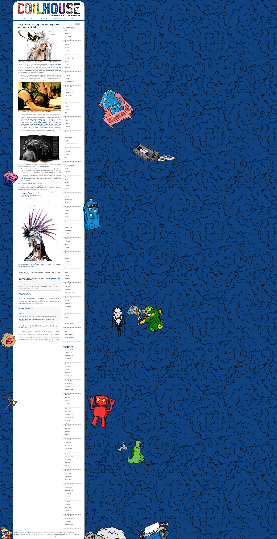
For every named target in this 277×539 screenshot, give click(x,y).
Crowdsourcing (69, 92)
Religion (67, 258)
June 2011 (67, 397)
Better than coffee (69, 58)
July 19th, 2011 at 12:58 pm (25, 310)
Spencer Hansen (44, 166)
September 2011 (69, 389)
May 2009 (67, 468)
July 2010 (67, 428)
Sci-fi (66, 272)
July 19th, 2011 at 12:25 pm (25, 294)
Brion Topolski (52, 61)
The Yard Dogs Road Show (39, 121)
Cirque (37, 264)
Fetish (66, 131)
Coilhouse (67, 75)
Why (66, 340)
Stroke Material (68, 297)
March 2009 (68, 473)
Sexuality (67, 286)
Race (66, 252)
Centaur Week (68, 70)
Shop (72, 18)
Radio (66, 255)
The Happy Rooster (27, 193)
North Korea (68, 219)
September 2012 (69, 355)
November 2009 (69, 451)
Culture (42, 264)
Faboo (66, 123)
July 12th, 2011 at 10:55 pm (25, 281)
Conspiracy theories (70, 81)
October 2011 (68, 386)
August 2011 (68, 392)
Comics (67, 78)
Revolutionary (68, 264)
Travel (66, 317)
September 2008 (69, 490)
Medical (67, 196)
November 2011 (69, 383)
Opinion (67, 224)
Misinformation (69, 205)
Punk (66, 244)
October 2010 (68, 420)
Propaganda (68, 241)
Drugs (66, 115)
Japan (66, 176)
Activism (67, 33)
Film (66, 134)
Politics (67, 238)
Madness (67, 188)
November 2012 (69, 349)
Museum (67, 210)
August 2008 (68, 493)
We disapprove (68, 334)
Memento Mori (68, 199)
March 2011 (68, 406)
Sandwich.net (51, 536)
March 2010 (68, 439)
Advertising (68, 39)
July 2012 (67, 361)
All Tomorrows (68, 41)
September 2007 (69, 524)
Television (67, 309)
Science (67, 275)
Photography (68, 230)
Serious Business (69, 283)
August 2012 (68, 358)
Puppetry (67, 247)
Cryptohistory (68, 95)
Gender (67, 154)
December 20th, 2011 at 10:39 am (26, 327)
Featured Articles (59, 18)
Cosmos (67, 84)
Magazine (44, 18)
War (66, 331)
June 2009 (67, 465)
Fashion (50, 264)
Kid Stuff (67, 182)
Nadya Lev (31, 532)
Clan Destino (56, 122)
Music (66, 213)
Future (66, 146)
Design (67, 109)
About (23, 18)
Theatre (32, 266)
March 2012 (68, 372)
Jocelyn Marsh (21, 61)
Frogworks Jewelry (27, 196)
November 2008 (69, 484)
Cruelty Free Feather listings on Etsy (31, 195)
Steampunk (68, 295)
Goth (66, 157)
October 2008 (68, 487)
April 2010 (67, 437)
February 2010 (68, 442)
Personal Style (26, 266)
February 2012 (68, 375)
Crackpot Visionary (70, 86)
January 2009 (68, 479)
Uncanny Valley (69, 323)
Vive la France (68, 328)
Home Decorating (69, 165)
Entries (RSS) (59, 536)
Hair (66, 162)
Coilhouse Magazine (36, 69)
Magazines (67, 191)
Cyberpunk (68, 103)
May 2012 (67, 366)
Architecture (68, 53)
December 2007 (68, 515)
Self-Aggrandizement (70, 281)
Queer (66, 250)
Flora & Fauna (57, 264)
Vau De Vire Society (55, 121)
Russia (66, 269)
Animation (67, 47)
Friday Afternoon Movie (71, 143)
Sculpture (67, 278)
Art (66, 55)
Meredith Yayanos (27, 262)
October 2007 (68, 521)
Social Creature (33, 183)
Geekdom (67, 151)
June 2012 (67, 363)
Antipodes (67, 50)
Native (66, 216)
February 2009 (68, 476)
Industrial (67, 171)
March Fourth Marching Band (38, 122)
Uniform (67, 326)
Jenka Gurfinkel (27, 64)
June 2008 (67, 499)
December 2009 (68, 448)
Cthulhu (67, 98)
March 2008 (68, 507)
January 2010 (68, 445)
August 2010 (68, 425)
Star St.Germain (39, 532)
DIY (45, 264)
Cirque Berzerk (36, 124)
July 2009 (67, 462)
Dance (66, 106)
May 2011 (67, 400)
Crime (66, 89)
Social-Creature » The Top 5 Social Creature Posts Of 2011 (37, 326)
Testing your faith (69, 312)
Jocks (66, 179)
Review (67, 261)
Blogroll (33, 264)
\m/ (66, 30)
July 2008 (67, 496)
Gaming (67, 148)
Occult (66, 221)
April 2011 (67, 403)
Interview (67, 174)
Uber (66, 320)
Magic (66, 193)
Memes (66, 202)
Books (66, 64)
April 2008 (67, 504)
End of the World (69, 117)
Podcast (67, 233)
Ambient (67, 44)
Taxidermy (67, 303)
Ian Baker (60, 532)
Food (66, 140)
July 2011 (67, 394)
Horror (66, 168)
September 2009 (69, 456)
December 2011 (68, 380)
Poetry (66, 236)
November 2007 (69, 518)
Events (66, 120)
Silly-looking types (69, 292)
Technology (68, 306)
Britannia (67, 67)
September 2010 (69, 423)
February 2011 (68, 408)
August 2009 (68, 459)
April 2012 (67, 369)
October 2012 (68, 352)
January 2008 (68, 513)
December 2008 (68, 482)
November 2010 (69, 417)
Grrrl (66, 160)
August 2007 (68, 527)
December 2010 (68, 414)
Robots (67, 266)
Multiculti (20, 266)
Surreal (67, 300)
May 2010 (67, 434)
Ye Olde (67, 342)
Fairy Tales (67, 126)
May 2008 (67, 501)
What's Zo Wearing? (70, 337)
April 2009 (67, 470)
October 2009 (68, 453)
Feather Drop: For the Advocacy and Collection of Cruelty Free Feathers (41, 192)
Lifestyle (67, 185)
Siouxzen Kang (47, 111)
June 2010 (67, 431)
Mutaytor (46, 124)
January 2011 (68, 411)
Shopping (67, 289)
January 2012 (68, 378)
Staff (33, 18)
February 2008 (68, 510)
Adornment (27, 264)
